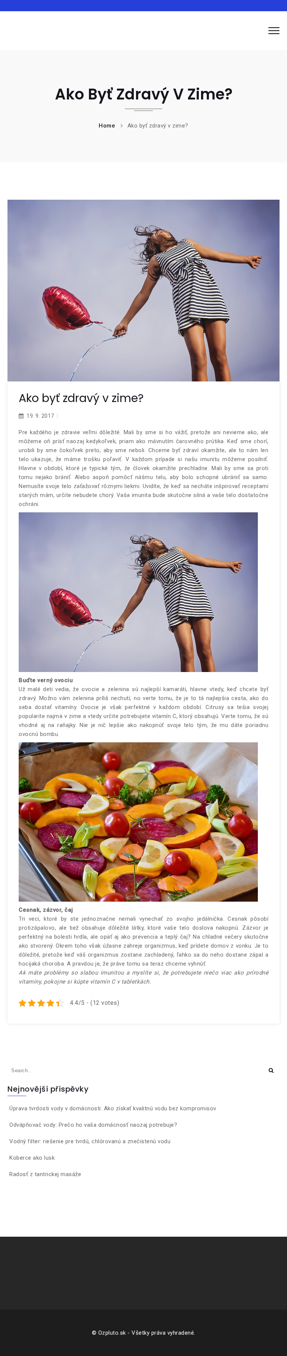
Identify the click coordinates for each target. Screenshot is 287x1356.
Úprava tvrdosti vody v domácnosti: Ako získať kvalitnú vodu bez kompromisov (112, 1108)
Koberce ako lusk (32, 1157)
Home (107, 125)
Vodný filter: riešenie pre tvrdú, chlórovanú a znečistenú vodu (89, 1141)
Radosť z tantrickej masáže (45, 1174)
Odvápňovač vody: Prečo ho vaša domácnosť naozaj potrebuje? (93, 1125)
